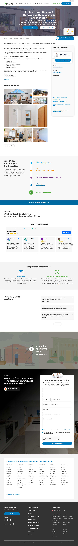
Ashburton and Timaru (57, 514)
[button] (19, 3)
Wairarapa (54, 533)
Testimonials (35, 3)
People (45, 3)
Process (10, 38)
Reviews (16, 38)
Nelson (53, 529)
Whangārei (54, 536)
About (5, 38)
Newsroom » (31, 531)
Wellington (65, 533)
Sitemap (32, 542)
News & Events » (32, 519)
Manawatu (65, 526)
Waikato (65, 531)
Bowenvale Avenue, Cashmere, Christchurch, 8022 (60, 110)
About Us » (30, 513)
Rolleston (65, 529)
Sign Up (12, 513)
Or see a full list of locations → (14, 494)
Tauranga (54, 531)
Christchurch (57, 72)
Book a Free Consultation (63, 60)
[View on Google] (8, 239)
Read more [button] (9, 250)
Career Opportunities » (33, 525)
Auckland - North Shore (68, 518)
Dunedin (65, 524)
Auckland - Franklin (67, 516)
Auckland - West (66, 522)
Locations (41, 3)
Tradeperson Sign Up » (33, 528)
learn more (58, 284)
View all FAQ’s (57, 324)
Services (22, 38)
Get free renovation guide (47, 27)
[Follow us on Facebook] (8, 520)
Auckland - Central (56, 516)
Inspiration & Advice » (33, 507)
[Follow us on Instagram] (5, 520)
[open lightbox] (18, 96)
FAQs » (29, 534)
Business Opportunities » (34, 522)
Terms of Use (27, 542)
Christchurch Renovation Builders (18, 43)
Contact (28, 38)
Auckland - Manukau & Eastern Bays (56, 519)
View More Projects (9, 145)
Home (5, 43)
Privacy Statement (20, 542)
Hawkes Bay (54, 526)
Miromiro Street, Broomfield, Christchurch (60, 98)
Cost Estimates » (32, 510)
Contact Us (66, 3)
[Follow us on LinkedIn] (11, 520)
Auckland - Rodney (56, 522)
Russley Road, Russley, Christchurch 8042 (62, 105)
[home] (9, 3)
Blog (48, 3)
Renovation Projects (28, 3)
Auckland (65, 514)
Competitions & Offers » (33, 516)
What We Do (28, 43)
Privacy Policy (67, 429)
